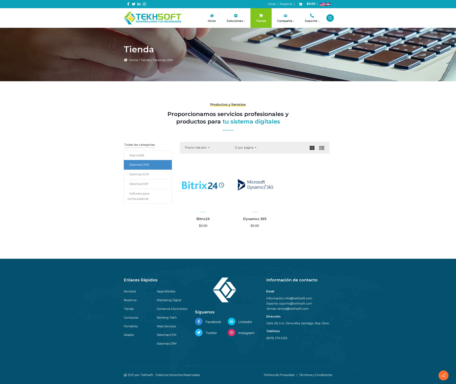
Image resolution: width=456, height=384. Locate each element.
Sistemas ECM (139, 174)
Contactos (131, 317)
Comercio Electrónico (172, 309)
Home (133, 60)
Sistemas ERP (139, 184)
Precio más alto (196, 147)
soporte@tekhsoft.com (295, 303)
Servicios (130, 291)
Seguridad (136, 155)
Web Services (166, 326)
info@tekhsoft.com (298, 298)
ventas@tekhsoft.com (293, 308)
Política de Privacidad (279, 375)
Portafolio (131, 326)
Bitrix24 (203, 219)
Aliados (129, 335)
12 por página (244, 147)
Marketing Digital (169, 300)
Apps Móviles (166, 291)
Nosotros (130, 300)
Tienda (129, 309)
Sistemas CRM (139, 164)
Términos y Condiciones (315, 375)
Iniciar (272, 4)
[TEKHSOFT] (152, 18)
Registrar (286, 4)
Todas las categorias (139, 144)
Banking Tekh (167, 317)
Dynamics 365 (254, 219)
